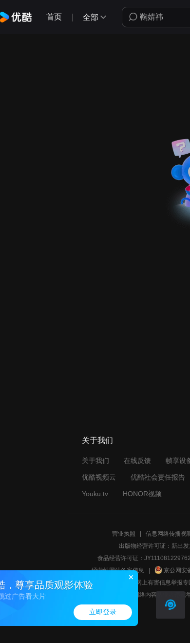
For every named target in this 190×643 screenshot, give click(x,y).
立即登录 (102, 612)
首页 (54, 17)
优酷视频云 (99, 477)
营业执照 (123, 533)
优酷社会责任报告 (158, 477)
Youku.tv (95, 494)
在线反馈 (137, 460)
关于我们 (95, 460)
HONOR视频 (142, 494)
